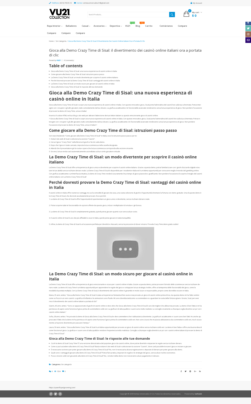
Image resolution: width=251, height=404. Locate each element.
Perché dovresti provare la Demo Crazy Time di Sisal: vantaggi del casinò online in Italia (85, 80)
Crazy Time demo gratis (163, 224)
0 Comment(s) (69, 60)
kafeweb (198, 394)
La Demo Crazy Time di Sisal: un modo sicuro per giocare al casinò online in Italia (82, 84)
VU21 (59, 60)
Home (51, 41)
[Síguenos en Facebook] (248, 22)
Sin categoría (61, 41)
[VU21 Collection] (60, 13)
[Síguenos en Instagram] (248, 34)
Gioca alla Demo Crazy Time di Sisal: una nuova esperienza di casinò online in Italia (84, 71)
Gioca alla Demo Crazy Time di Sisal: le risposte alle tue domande (77, 87)
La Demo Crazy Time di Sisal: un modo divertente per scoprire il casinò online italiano (84, 77)
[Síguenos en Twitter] (248, 28)
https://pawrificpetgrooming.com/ (62, 387)
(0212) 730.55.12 (66, 3)
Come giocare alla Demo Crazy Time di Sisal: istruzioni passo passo (77, 74)
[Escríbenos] (248, 40)
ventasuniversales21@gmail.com (96, 3)
